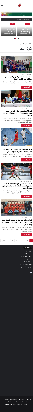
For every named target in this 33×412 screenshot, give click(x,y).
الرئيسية (29, 44)
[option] (24, 28)
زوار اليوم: (29, 251)
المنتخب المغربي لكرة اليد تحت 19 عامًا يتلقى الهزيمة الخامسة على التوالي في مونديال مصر (17, 186)
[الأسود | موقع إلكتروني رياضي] (16, 5)
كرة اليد (27, 24)
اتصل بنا (26, 404)
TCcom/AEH (24, 402)
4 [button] (14, 38)
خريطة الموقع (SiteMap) (10, 404)
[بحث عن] (31, 6)
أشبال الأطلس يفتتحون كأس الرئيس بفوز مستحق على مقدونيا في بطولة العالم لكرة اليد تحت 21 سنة (9, 34)
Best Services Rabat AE (11, 402)
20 (12, 241)
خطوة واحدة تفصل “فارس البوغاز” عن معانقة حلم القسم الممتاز (18, 78)
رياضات (24, 44)
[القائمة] (2, 6)
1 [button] (18, 38)
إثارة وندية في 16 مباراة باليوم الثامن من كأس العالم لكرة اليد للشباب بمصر (17, 150)
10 (16, 241)
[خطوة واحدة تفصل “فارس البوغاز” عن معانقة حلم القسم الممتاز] (16, 64)
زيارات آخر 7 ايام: (28, 256)
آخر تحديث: (29, 267)
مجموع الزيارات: (28, 259)
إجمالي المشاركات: (27, 264)
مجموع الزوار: (29, 262)
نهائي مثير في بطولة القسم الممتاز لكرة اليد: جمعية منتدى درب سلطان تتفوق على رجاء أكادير (24, 34)
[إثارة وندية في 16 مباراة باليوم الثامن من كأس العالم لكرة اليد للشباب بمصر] (16, 137)
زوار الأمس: (29, 254)
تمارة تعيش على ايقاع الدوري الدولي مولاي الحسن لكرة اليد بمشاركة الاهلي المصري (17, 113)
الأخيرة (3, 241)
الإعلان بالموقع (20, 404)
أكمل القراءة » (26, 87)
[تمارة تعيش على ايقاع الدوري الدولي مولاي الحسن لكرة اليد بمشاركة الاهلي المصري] (16, 98)
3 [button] (15, 38)
